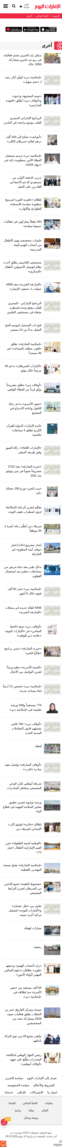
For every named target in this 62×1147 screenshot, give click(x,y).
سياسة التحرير (14, 1078)
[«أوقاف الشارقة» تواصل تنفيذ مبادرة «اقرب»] (52, 767)
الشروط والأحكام (44, 1085)
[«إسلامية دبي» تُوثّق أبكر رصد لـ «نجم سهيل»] (52, 80)
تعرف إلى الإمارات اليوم (42, 1078)
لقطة (38, 746)
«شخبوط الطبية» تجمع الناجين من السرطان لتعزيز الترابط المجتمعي (22, 888)
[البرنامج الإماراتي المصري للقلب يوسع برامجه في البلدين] (52, 121)
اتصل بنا (52, 1092)
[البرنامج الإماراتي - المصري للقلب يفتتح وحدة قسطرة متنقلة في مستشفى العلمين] (52, 306)
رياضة (18, 1110)
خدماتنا (9, 1092)
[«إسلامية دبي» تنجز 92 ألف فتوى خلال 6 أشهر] (52, 591)
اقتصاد (11, 1103)
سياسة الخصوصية (18, 1085)
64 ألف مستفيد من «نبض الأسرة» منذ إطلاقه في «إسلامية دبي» (25, 992)
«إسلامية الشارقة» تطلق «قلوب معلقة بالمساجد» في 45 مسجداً (24, 348)
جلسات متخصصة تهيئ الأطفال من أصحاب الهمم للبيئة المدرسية (22, 245)
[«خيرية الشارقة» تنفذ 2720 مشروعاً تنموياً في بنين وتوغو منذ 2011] (52, 469)
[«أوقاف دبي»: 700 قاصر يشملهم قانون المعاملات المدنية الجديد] (52, 726)
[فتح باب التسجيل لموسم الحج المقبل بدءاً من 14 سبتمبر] (52, 328)
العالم (45, 1110)
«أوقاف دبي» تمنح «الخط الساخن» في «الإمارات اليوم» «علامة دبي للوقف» (23, 631)
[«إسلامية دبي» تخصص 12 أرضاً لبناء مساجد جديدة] (52, 689)
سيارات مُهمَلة (32, 928)
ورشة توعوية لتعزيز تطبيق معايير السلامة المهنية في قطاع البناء (22, 807)
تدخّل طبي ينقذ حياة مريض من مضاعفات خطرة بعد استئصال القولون (22, 571)
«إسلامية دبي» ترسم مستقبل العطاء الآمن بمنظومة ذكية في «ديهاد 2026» (22, 160)
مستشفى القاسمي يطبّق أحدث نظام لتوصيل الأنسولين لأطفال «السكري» (22, 267)
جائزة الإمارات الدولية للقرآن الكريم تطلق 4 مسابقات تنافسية (23, 430)
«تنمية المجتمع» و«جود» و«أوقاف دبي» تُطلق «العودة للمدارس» (23, 100)
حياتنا (31, 1110)
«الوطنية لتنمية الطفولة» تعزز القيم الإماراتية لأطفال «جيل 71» (23, 847)
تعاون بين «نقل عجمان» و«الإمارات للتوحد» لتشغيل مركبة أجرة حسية (25, 910)
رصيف (37, 947)
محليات (49, 1103)
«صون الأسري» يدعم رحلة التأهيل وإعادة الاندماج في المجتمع (25, 408)
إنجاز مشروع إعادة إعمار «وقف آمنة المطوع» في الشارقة (26, 549)
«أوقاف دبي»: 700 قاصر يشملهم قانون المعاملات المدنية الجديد (26, 728)
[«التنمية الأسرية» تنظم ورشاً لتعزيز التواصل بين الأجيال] (52, 670)
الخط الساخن (30, 1103)
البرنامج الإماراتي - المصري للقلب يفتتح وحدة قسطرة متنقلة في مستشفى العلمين (24, 308)
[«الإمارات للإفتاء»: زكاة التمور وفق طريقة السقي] (52, 450)
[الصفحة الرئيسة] (47, 5)
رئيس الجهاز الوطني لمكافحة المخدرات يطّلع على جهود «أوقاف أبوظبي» (23, 1059)
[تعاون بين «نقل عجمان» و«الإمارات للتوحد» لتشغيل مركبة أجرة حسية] (52, 908)
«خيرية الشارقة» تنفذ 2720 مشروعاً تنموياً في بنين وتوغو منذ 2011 (23, 471)
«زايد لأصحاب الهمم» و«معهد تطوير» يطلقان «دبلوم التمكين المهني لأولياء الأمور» (22, 970)
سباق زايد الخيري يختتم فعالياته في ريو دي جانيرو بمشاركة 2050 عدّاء (22, 60)
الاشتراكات (36, 1092)
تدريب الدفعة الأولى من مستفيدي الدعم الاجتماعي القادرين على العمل (25, 182)
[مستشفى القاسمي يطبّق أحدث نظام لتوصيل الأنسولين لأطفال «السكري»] (52, 265)
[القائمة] (13, 6)
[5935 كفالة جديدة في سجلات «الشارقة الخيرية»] (52, 610)
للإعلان (21, 1092)
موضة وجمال (31, 1117)
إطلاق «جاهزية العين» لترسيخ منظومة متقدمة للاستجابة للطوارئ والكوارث (23, 204)
